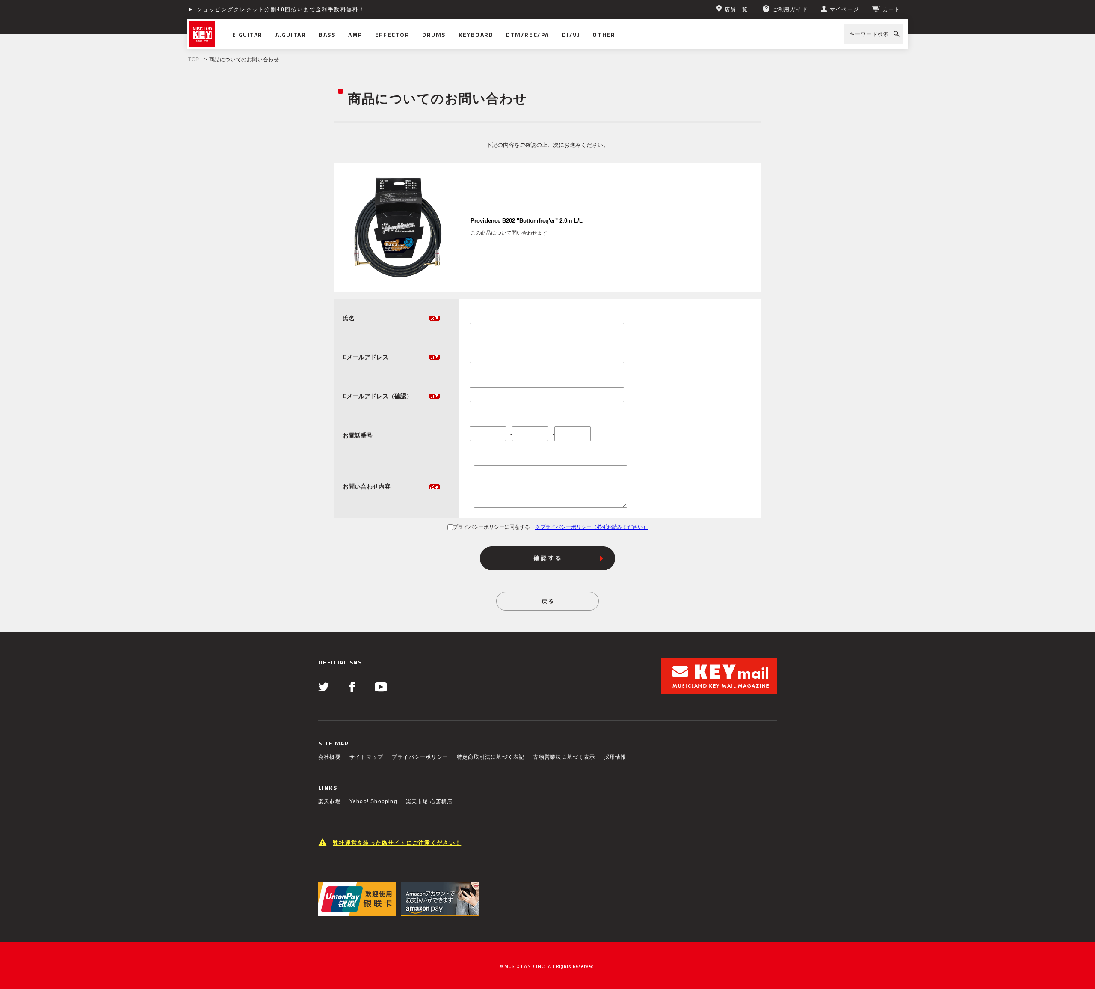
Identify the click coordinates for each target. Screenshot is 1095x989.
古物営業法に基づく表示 (564, 757)
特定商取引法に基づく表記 (490, 757)
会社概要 (329, 757)
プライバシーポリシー (420, 757)
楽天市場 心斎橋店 (429, 801)
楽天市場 (329, 801)
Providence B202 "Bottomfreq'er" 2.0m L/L (527, 221)
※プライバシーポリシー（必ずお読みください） (591, 527)
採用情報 (615, 757)
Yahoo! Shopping (373, 801)
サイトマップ (366, 757)
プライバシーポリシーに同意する (491, 527)
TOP (193, 60)
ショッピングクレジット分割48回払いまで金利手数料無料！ (281, 9)
